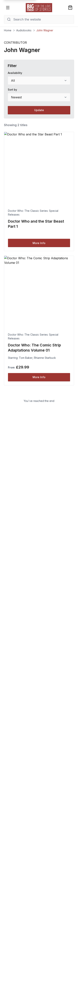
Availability (15, 72)
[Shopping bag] (70, 7)
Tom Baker (25, 357)
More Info (39, 243)
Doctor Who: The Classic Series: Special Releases (33, 212)
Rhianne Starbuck (45, 357)
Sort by (12, 89)
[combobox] (39, 80)
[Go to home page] (39, 7)
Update (39, 110)
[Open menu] (8, 7)
